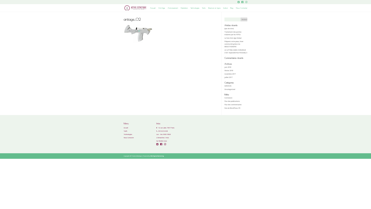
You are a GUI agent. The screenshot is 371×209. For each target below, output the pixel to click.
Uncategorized (229, 89)
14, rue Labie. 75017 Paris (165, 128)
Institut (225, 8)
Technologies (195, 8)
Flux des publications (232, 101)
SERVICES (227, 86)
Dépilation (184, 8)
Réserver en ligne (214, 8)
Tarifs (203, 8)
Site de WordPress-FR (232, 108)
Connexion (228, 98)
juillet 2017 (228, 77)
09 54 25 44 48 (163, 131)
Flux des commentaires (233, 105)
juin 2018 (227, 67)
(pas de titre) (229, 28)
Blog (231, 8)
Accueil (153, 8)
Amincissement (173, 8)
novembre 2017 (230, 74)
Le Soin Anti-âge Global (232, 38)
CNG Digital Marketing (157, 156)
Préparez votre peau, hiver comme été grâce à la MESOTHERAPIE (233, 44)
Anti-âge (161, 8)
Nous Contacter (241, 8)
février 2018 (228, 70)
